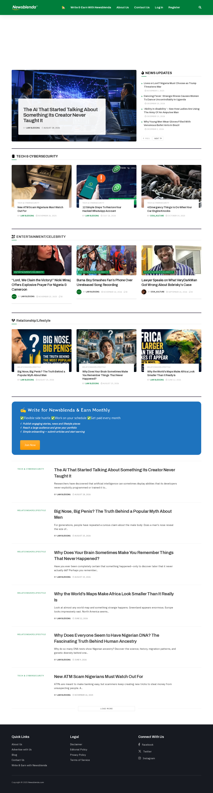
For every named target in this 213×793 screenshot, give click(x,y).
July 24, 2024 (109, 216)
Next (157, 138)
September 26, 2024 (177, 292)
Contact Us (142, 7)
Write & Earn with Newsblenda (91, 7)
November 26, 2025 (47, 216)
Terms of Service (80, 760)
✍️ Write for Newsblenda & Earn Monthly (65, 410)
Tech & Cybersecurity (36, 100)
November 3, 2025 (155, 91)
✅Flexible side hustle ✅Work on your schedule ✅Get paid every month (70, 418)
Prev (147, 138)
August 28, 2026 (51, 128)
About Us (122, 7)
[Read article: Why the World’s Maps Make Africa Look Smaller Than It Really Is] (171, 350)
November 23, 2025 (47, 296)
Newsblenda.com (36, 782)
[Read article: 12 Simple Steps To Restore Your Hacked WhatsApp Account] (106, 186)
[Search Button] (200, 7)
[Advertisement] (106, 40)
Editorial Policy (78, 749)
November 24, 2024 (112, 292)
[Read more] (188, 481)
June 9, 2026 (80, 660)
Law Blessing (33, 128)
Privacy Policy (78, 754)
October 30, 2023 (176, 216)
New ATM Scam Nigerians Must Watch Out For (98, 676)
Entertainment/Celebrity (28, 272)
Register (174, 7)
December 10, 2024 (155, 116)
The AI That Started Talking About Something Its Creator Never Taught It (60, 115)
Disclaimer (76, 744)
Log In (159, 7)
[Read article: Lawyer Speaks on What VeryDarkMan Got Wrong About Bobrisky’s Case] (171, 260)
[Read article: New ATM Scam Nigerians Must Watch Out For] (42, 186)
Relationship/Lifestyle (29, 367)
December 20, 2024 (155, 103)
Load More (107, 708)
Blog (14, 754)
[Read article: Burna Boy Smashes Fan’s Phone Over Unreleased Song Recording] (106, 260)
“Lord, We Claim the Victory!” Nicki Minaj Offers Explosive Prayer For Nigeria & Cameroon (41, 284)
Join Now (30, 445)
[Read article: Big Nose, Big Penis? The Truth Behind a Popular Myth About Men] (42, 350)
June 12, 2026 (174, 380)
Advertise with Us (22, 749)
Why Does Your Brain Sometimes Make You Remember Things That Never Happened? (105, 375)
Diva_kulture (157, 216)
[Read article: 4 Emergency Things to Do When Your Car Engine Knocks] (171, 186)
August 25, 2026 (46, 380)
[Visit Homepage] (25, 7)
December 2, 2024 (155, 129)
